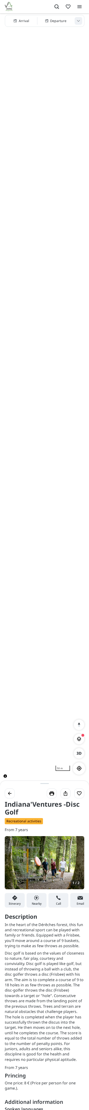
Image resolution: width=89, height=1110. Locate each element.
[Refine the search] (78, 21)
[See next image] (75, 865)
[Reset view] (79, 725)
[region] (44, 399)
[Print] (52, 793)
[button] (44, 21)
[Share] (65, 793)
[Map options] (79, 739)
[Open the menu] (79, 6)
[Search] (56, 6)
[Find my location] (79, 768)
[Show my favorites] (68, 6)
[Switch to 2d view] (79, 753)
